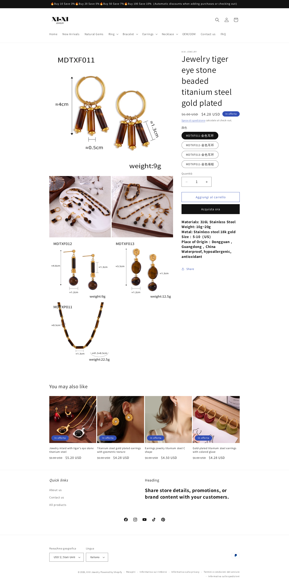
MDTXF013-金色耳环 (200, 155)
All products (57, 505)
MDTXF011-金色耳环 (200, 136)
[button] (113, 34)
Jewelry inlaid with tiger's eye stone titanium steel (71, 450)
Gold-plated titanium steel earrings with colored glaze (214, 450)
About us (55, 490)
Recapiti (131, 571)
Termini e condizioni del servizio (222, 571)
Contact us (56, 497)
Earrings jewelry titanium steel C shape (165, 450)
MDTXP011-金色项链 (200, 164)
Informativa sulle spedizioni (224, 576)
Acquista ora (210, 209)
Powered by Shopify (111, 572)
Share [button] (190, 269)
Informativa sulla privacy (185, 571)
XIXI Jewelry (93, 572)
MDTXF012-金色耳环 (200, 145)
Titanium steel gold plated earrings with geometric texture (119, 450)
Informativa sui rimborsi (153, 571)
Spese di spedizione (193, 120)
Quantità (187, 173)
